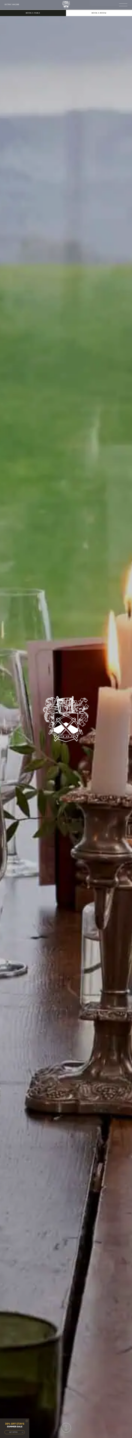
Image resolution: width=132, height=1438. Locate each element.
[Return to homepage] (66, 5)
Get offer (13, 1432)
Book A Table (33, 13)
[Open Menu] (123, 4)
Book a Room (99, 13)
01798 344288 (12, 5)
